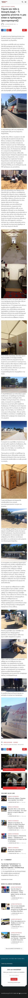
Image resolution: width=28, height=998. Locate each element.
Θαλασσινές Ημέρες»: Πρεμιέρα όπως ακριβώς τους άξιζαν (16, 799)
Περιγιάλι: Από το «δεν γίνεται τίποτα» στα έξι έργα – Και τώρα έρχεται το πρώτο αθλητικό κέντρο (17, 811)
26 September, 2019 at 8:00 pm (8, 869)
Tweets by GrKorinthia (6, 963)
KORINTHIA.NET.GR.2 (11, 24)
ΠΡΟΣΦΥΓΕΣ (21, 744)
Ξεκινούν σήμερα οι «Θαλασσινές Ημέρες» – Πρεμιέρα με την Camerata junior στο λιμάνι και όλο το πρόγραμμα (17, 838)
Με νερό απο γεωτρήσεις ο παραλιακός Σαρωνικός (15, 850)
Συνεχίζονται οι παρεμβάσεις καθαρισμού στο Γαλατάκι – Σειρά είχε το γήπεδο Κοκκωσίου (18, 937)
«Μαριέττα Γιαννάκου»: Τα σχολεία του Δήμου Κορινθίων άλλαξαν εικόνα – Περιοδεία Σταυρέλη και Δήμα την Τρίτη (16, 825)
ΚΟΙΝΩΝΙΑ (12, 6)
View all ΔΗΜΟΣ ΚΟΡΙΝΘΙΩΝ (13, 948)
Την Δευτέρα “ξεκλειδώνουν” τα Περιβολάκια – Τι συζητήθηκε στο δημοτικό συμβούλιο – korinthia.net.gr (12, 865)
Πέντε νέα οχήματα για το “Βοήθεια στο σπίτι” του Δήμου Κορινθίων (18, 922)
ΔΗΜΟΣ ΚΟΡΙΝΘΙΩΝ (5, 6)
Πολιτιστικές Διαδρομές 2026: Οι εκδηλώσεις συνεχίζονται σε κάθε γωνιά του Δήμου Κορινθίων (19, 908)
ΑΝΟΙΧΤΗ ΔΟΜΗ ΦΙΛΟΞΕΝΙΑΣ (10, 744)
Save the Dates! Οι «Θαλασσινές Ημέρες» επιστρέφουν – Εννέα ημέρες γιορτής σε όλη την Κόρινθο (18, 892)
